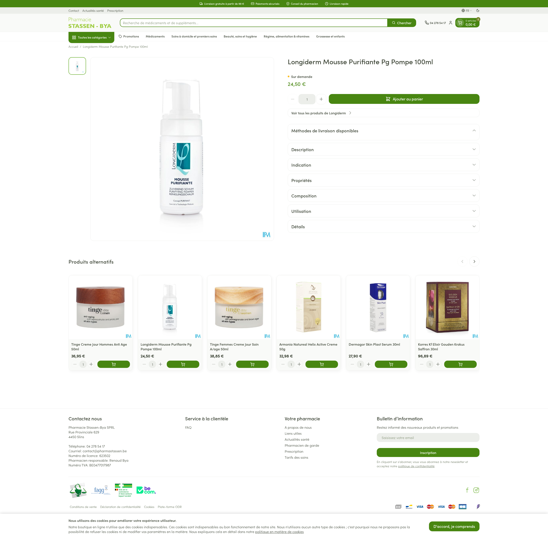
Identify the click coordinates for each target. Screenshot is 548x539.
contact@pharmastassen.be (105, 450)
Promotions (131, 36)
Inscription (428, 452)
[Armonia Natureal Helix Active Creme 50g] (309, 307)
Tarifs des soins (296, 457)
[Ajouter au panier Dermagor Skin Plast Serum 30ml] (391, 364)
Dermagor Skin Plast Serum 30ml (374, 344)
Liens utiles (293, 433)
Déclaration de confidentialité (120, 507)
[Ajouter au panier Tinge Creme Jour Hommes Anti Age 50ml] (113, 364)
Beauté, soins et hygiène (240, 36)
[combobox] (254, 22)
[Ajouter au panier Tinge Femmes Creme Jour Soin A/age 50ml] (252, 364)
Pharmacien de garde (302, 445)
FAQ (188, 427)
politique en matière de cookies (279, 531)
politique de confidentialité (416, 466)
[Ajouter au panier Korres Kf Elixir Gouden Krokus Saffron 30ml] (460, 364)
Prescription (115, 10)
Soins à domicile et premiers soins (194, 36)
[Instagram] (476, 490)
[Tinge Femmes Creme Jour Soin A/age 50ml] (239, 307)
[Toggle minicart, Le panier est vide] (460, 23)
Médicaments (155, 36)
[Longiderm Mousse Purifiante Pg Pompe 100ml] (170, 307)
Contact (73, 10)
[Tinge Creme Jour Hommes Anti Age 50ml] (101, 307)
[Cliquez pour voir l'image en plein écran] (182, 149)
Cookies (149, 507)
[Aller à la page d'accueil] (89, 22)
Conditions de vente (83, 507)
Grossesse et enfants (330, 36)
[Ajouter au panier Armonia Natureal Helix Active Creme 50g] (321, 364)
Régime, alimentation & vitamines (286, 36)
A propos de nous (298, 427)
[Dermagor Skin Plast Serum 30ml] (378, 307)
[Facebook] (467, 490)
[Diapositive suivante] (474, 261)
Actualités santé (93, 10)
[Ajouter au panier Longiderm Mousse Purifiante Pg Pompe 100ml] (183, 364)
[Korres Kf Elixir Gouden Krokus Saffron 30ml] (447, 307)
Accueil (73, 46)
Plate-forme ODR (170, 507)
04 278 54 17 (95, 446)
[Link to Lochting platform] (478, 506)
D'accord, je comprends (454, 526)
